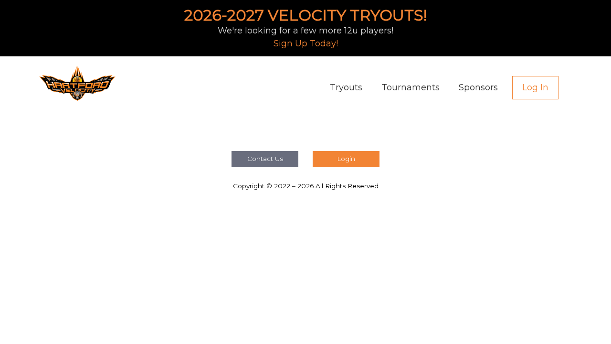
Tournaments (410, 87)
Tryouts (346, 87)
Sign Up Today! (306, 43)
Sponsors (478, 87)
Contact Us (265, 158)
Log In (535, 87)
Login (346, 158)
